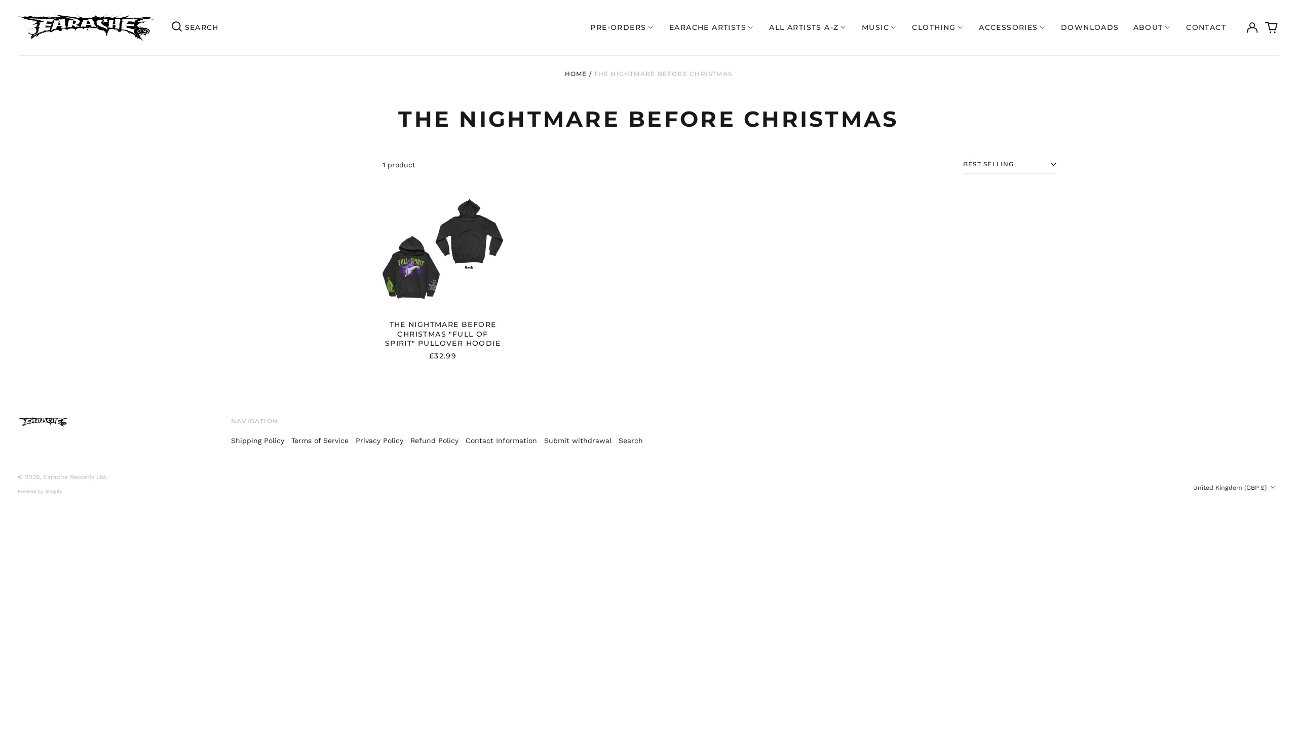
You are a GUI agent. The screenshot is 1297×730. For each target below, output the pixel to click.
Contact (1206, 27)
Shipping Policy (257, 440)
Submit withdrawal (578, 440)
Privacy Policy (379, 440)
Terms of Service (320, 440)
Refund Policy (434, 440)
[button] (1272, 27)
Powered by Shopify (40, 491)
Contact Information (501, 440)
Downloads (1090, 27)
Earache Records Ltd (74, 477)
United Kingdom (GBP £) (1231, 487)
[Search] (177, 27)
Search (631, 440)
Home (576, 74)
